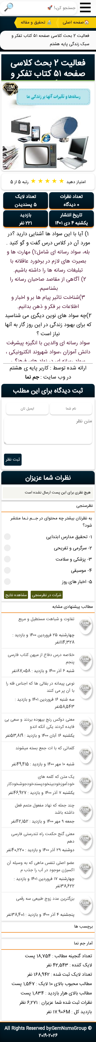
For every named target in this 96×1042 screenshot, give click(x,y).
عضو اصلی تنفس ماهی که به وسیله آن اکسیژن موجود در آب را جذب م (40, 866)
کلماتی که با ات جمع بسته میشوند (44, 748)
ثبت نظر (13, 459)
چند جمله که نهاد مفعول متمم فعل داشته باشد (44, 809)
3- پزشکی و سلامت (74, 560)
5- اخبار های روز (77, 582)
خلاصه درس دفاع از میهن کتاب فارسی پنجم (41, 658)
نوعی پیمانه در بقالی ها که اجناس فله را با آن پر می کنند (40, 687)
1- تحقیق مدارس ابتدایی (69, 537)
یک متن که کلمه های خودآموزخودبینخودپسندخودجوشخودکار (40, 780)
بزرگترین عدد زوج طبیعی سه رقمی (45, 898)
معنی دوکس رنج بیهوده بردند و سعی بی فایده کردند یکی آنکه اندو (39, 723)
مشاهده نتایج (16, 595)
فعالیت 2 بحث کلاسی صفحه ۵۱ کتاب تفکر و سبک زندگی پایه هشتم (48, 74)
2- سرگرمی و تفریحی (73, 548)
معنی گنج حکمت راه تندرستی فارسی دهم (42, 838)
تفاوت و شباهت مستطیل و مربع (46, 619)
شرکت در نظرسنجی (46, 595)
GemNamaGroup (69, 1028)
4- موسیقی (81, 571)
